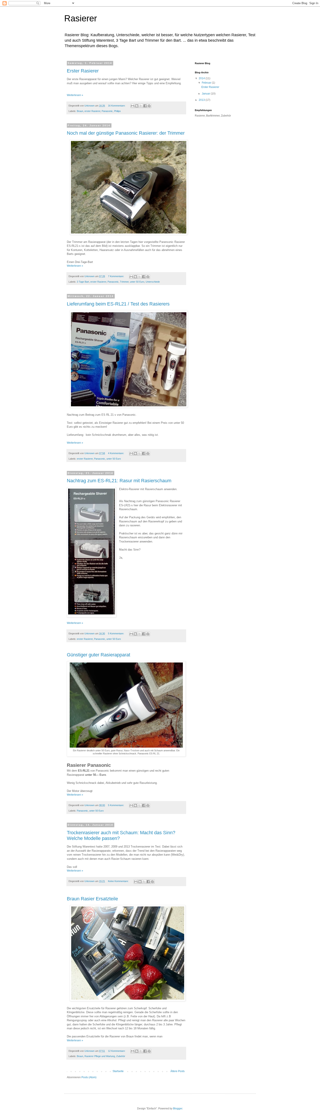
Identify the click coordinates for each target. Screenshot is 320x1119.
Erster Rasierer (83, 71)
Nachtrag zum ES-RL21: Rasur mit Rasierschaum (119, 480)
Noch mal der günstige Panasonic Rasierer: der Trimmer (126, 133)
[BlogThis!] (137, 106)
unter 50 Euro (137, 281)
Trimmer (124, 281)
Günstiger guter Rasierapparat (98, 654)
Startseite (118, 1071)
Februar (207, 82)
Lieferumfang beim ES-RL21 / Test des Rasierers (118, 304)
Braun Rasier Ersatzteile (92, 898)
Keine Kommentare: (118, 881)
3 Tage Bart (83, 281)
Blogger (177, 1108)
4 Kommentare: (116, 453)
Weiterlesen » (75, 95)
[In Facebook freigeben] (145, 106)
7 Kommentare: (116, 276)
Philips (117, 111)
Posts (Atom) (88, 1077)
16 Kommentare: (117, 105)
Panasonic (107, 111)
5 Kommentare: (116, 633)
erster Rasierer (92, 111)
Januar (206, 93)
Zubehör (120, 1056)
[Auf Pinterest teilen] (149, 106)
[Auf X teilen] (141, 106)
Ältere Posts (177, 1071)
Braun (80, 111)
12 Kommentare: (117, 1051)
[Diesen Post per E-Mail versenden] (132, 106)
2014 (202, 78)
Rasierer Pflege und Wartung (99, 1056)
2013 (202, 99)
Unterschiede (153, 281)
